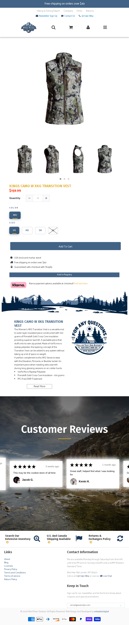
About (7, 559)
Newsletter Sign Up (48, 16)
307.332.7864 (87, 16)
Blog (6, 563)
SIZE (12, 223)
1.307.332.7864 (82, 576)
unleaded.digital (101, 611)
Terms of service (12, 576)
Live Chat (107, 576)
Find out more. (81, 284)
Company (68, 11)
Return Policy (10, 579)
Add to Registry (64, 275)
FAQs (79, 11)
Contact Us (69, 16)
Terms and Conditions (15, 573)
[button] (60, 179)
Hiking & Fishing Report (48, 11)
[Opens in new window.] (18, 482)
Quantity (14, 198)
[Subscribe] (120, 605)
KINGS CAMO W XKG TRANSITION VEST (40, 186)
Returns (90, 11)
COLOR (13, 208)
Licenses (8, 566)
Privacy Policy (10, 569)
